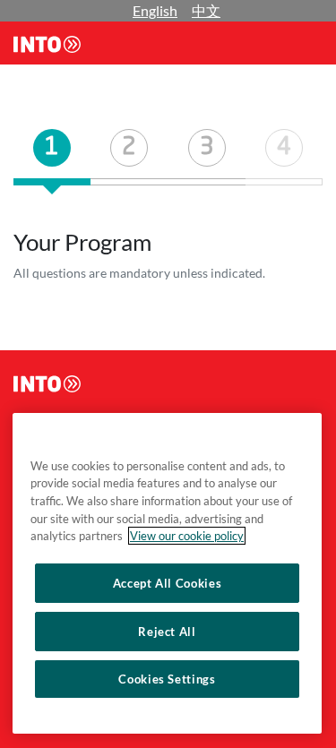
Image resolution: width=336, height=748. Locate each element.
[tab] (51, 157)
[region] (167, 573)
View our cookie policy (187, 536)
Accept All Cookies (167, 583)
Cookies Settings (167, 679)
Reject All (167, 631)
